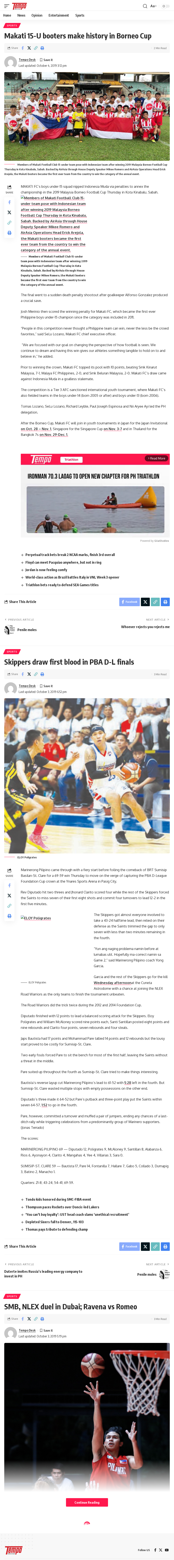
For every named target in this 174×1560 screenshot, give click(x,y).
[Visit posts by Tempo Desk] (10, 62)
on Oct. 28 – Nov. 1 (36, 429)
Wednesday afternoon (112, 983)
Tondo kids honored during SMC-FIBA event (58, 1199)
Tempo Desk (27, 59)
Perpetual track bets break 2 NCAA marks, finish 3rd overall (70, 555)
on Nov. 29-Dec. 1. (53, 434)
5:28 (127, 1083)
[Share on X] (29, 48)
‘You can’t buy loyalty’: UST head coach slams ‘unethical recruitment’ (77, 1214)
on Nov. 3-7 (113, 429)
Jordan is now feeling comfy (46, 570)
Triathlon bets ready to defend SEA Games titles (62, 585)
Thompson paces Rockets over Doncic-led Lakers (62, 1207)
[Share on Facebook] (22, 48)
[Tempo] (19, 6)
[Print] (42, 48)
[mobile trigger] (7, 6)
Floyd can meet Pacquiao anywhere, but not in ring (63, 562)
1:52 (44, 1105)
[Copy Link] (36, 48)
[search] (145, 6)
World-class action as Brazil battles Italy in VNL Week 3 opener (72, 577)
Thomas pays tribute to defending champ (56, 1229)
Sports (12, 25)
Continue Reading (87, 1502)
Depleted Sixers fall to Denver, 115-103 (54, 1222)
